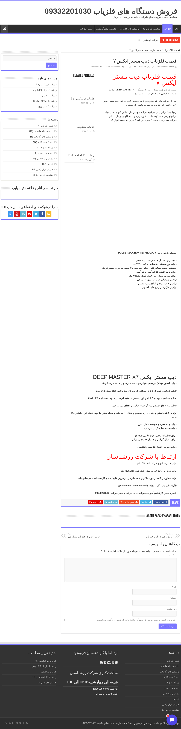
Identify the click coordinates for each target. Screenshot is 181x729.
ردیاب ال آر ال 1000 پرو (45, 90)
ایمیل (173, 597)
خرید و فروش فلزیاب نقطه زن (84, 535)
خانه (176, 28)
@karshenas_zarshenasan (132, 485)
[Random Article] (4, 29)
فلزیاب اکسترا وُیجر (47, 106)
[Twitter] (36, 214)
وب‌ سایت (172, 608)
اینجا (147, 463)
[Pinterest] (29, 214)
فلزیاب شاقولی (85, 126)
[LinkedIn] (23, 214)
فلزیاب (167, 28)
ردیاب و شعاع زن (44, 158)
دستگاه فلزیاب (46, 147)
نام (174, 587)
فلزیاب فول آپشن (44, 169)
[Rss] (48, 214)
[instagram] (10, 214)
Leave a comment (112, 67)
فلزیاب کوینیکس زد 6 (148, 40)
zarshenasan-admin (165, 67)
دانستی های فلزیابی (129, 28)
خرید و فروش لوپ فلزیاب (159, 535)
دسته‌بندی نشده (45, 153)
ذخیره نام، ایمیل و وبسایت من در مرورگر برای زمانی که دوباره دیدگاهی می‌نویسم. (136, 619)
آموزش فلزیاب (146, 493)
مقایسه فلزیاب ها (151, 28)
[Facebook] (42, 214)
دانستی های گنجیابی (106, 28)
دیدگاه (173, 555)
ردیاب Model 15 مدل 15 (81, 155)
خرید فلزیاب (131, 493)
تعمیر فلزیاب (86, 28)
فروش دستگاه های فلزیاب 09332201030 (111, 11)
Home (174, 50)
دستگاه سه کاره (45, 142)
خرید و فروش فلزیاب (120, 478)
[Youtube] (17, 214)
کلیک (142, 470)
